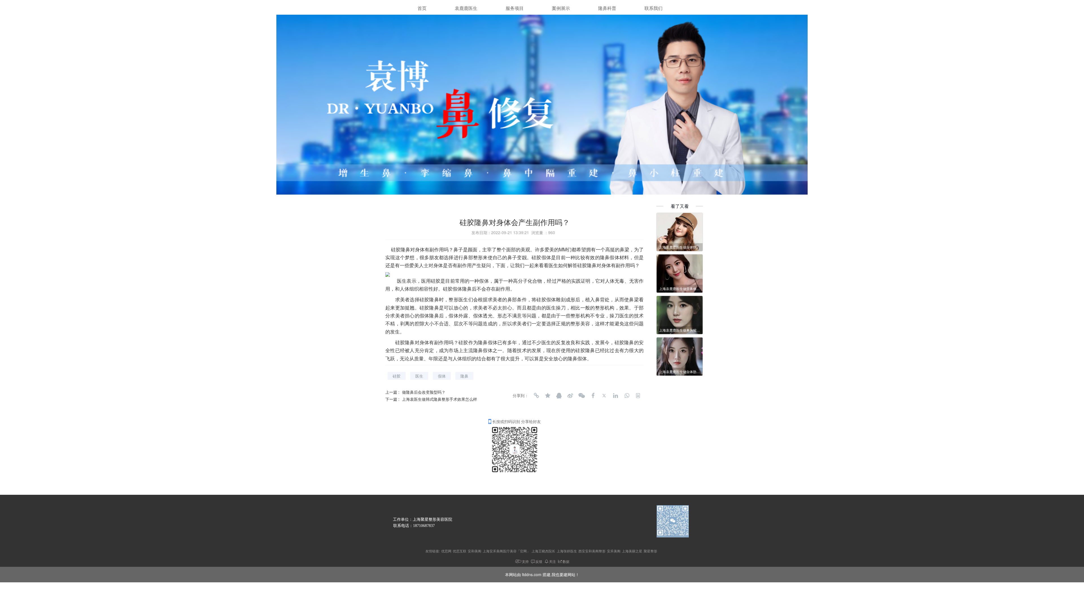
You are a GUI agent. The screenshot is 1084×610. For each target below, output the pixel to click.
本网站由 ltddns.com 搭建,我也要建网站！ (542, 574)
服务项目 (515, 8)
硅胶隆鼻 (400, 249)
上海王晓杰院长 (543, 550)
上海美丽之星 (632, 550)
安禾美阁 (613, 550)
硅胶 (397, 376)
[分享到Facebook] (592, 395)
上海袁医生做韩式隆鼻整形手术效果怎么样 (439, 399)
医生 (419, 376)
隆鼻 (464, 376)
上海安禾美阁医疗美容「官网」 (506, 550)
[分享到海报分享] (637, 395)
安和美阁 (474, 550)
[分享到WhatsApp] (626, 395)
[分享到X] (604, 395)
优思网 (446, 550)
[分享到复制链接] (536, 395)
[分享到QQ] (558, 395)
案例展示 (561, 8)
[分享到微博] (570, 395)
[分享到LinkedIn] (615, 395)
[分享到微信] (581, 395)
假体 (442, 376)
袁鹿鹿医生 (466, 8)
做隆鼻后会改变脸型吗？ (423, 392)
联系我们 (653, 8)
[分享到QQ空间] (547, 395)
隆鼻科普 (607, 8)
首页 (422, 8)
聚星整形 (650, 550)
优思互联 (459, 550)
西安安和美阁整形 (592, 550)
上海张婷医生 (567, 550)
